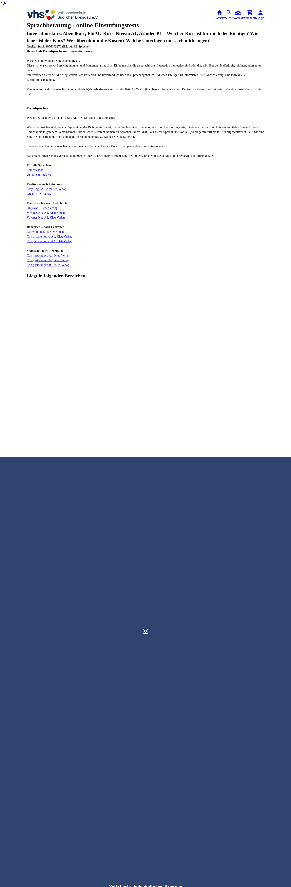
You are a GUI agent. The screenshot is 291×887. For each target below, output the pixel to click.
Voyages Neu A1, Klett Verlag (46, 212)
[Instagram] (145, 631)
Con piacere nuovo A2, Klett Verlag (49, 241)
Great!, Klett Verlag (39, 193)
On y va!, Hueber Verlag (42, 208)
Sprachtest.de (35, 170)
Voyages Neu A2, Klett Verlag (46, 217)
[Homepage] (63, 15)
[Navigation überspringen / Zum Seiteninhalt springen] (3, 3)
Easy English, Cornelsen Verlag (46, 189)
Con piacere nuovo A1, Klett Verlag (49, 236)
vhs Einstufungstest (39, 174)
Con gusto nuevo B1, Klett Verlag (48, 265)
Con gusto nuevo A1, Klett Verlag (48, 255)
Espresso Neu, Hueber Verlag (45, 231)
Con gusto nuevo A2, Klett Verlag (48, 260)
